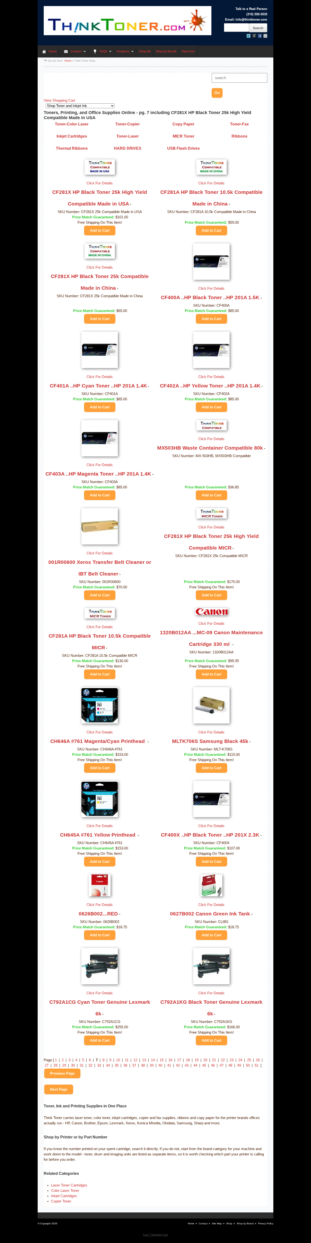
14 (153, 1060)
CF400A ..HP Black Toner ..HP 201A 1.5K (210, 297)
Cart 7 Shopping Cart (155, 1234)
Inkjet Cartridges (72, 136)
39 (152, 1065)
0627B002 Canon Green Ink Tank (210, 913)
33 (99, 1065)
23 (231, 1060)
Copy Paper (183, 124)
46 (213, 1065)
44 (195, 1065)
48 (230, 1065)
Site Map (217, 1223)
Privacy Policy (265, 1223)
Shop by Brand (166, 51)
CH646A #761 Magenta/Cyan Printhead (98, 741)
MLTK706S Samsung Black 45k (210, 741)
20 (205, 1060)
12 (135, 1060)
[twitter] (249, 36)
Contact (71, 54)
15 (162, 1060)
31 (82, 1065)
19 (197, 1060)
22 (223, 1060)
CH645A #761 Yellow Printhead (98, 835)
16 (170, 1060)
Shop (229, 1223)
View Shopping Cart (59, 100)
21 (214, 1060)
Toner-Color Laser (71, 124)
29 (64, 1065)
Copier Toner (61, 1201)
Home (53, 51)
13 (144, 1060)
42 (178, 1065)
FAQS (97, 54)
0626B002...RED (98, 913)
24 (240, 1060)
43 (187, 1065)
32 (90, 1065)
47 (222, 1065)
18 (188, 1060)
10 (118, 1060)
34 (108, 1065)
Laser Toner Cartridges (69, 1185)
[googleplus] (254, 36)
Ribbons (239, 136)
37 (134, 1065)
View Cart (188, 51)
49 (239, 1065)
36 (125, 1065)
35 (117, 1065)
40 (160, 1065)
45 (204, 1065)
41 (169, 1065)
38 (143, 1065)
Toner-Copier (127, 124)
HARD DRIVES (127, 148)
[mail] (265, 36)
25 (249, 1060)
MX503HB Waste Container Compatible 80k (210, 448)
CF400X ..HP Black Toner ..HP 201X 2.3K (210, 835)
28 (55, 1065)
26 (258, 1060)
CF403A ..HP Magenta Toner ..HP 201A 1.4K (98, 474)
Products (122, 54)
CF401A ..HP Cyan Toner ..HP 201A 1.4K (98, 385)
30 (73, 1065)
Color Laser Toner (65, 1191)
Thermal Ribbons (72, 148)
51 (257, 1065)
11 (127, 1060)
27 (47, 1065)
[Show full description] (130, 204)
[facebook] (260, 36)
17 (179, 1060)
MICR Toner (183, 136)
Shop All (144, 51)
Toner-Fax (239, 124)
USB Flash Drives (183, 148)
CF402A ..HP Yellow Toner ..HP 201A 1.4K (210, 385)
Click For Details (99, 183)
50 (248, 1065)
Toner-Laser (127, 136)
